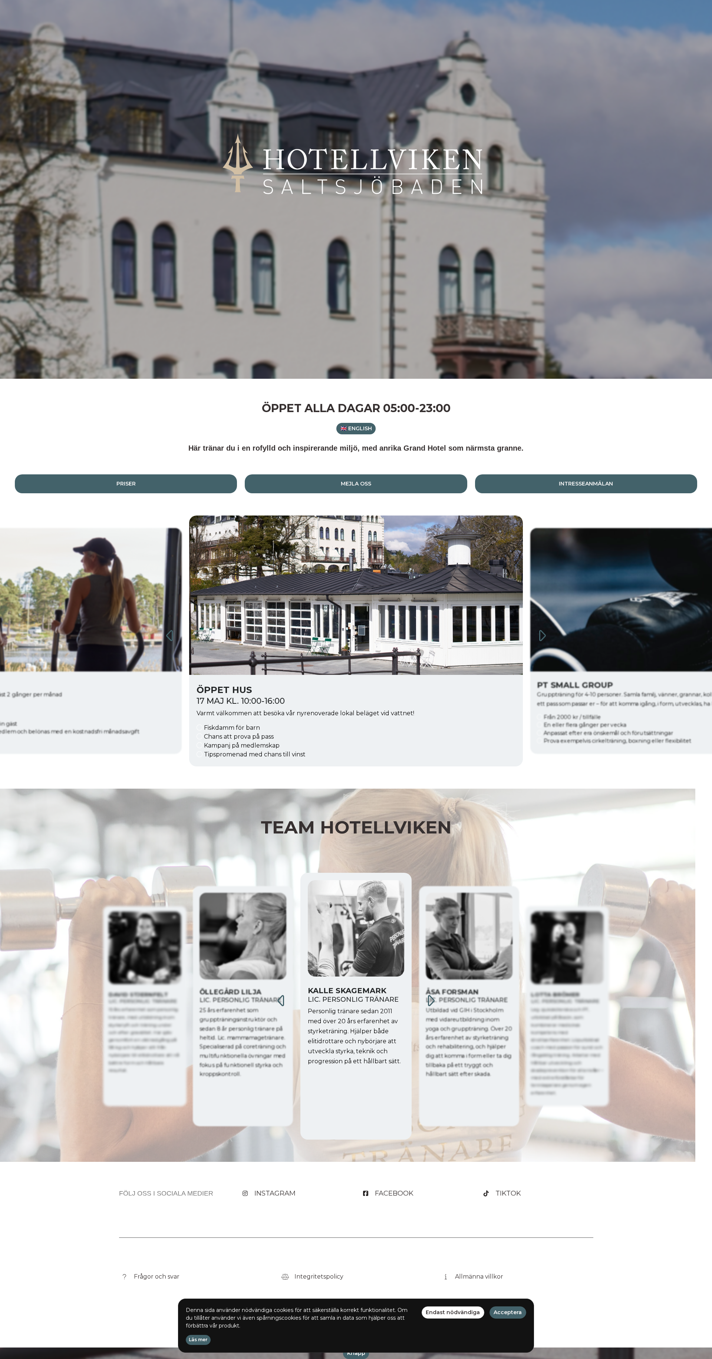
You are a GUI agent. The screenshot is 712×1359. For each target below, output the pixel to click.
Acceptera (508, 1312)
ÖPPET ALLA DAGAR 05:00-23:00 (356, 408)
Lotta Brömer (455, 992)
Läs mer (198, 1339)
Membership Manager (563, 1001)
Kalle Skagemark (235, 992)
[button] (356, 429)
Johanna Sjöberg (561, 994)
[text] (356, 448)
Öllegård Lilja (134, 994)
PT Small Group (239, 690)
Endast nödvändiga (453, 1312)
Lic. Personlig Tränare (143, 1001)
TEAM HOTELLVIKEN (356, 827)
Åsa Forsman (337, 990)
